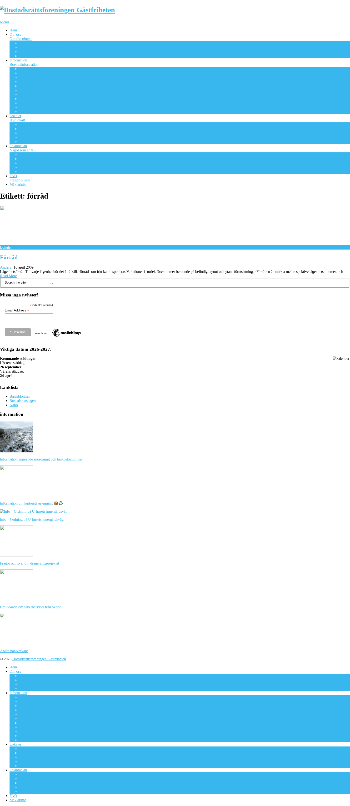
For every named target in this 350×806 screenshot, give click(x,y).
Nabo (14, 405)
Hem (13, 30)
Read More (8, 276)
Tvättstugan (28, 133)
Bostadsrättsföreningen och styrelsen (46, 47)
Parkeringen (28, 103)
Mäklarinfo (18, 184)
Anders (5, 267)
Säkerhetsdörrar (31, 86)
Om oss (21, 36)
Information (24, 62)
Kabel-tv (25, 99)
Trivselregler (28, 69)
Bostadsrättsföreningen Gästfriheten (39, 659)
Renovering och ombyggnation (42, 73)
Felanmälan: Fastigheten (37, 154)
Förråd (24, 142)
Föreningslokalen (32, 129)
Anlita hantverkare (33, 77)
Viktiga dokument (32, 56)
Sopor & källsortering (35, 94)
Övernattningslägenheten (37, 124)
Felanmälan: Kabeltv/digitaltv (41, 159)
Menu (4, 22)
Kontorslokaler (30, 137)
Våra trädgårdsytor (33, 107)
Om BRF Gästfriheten (35, 43)
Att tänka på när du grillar (38, 90)
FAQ (21, 178)
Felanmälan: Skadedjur (36, 167)
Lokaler (17, 118)
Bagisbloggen (20, 396)
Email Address (17, 310)
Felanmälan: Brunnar (35, 172)
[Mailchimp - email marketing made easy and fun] (58, 337)
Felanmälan (23, 148)
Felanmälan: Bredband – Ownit (42, 163)
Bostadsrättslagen (23, 401)
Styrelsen (26, 52)
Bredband (26, 82)
